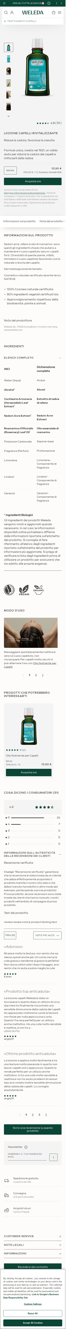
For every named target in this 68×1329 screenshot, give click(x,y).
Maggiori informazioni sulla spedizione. (25, 193)
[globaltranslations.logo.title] (32, 12)
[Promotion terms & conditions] (48, 3)
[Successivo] (61, 3)
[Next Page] (8, 116)
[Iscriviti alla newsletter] (53, 1157)
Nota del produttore (52, 221)
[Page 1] (8, 47)
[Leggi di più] (9, 590)
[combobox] (10, 170)
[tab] (8, 47)
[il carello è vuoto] (54, 12)
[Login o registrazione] (12, 12)
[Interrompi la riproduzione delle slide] (4, 3)
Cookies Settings (33, 1304)
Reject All (33, 1313)
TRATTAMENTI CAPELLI (21, 21)
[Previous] (56, 3)
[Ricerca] (6, 12)
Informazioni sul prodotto (19, 221)
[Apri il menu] (60, 12)
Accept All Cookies (33, 1323)
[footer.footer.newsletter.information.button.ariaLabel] (26, 1147)
